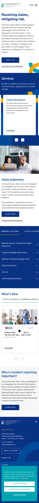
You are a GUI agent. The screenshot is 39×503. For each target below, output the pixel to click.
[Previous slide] (16, 139)
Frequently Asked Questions (12, 220)
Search (5, 457)
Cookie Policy (24, 478)
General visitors (10, 231)
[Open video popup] (19, 331)
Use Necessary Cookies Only (19, 489)
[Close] (34, 469)
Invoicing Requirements (12, 279)
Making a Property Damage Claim (15, 259)
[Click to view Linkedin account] (36, 421)
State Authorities (9, 266)
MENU (31, 5)
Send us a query (11, 450)
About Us (10, 60)
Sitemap (5, 465)
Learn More (10, 407)
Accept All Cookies (19, 483)
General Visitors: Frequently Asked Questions (16, 244)
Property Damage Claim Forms (14, 253)
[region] (19, 483)
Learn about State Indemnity (12, 66)
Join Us (5, 272)
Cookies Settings (19, 495)
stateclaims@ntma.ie (8, 444)
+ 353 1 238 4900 (7, 442)
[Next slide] (22, 139)
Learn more (10, 214)
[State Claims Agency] (11, 5)
